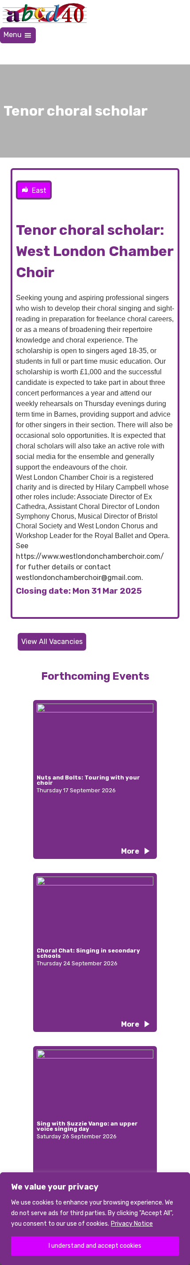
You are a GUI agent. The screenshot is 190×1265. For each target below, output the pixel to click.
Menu (13, 34)
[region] (95, 1218)
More (130, 851)
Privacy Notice (132, 1223)
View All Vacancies (52, 641)
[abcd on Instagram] (158, 54)
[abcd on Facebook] (116, 54)
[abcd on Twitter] (137, 54)
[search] (179, 54)
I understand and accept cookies (95, 1246)
